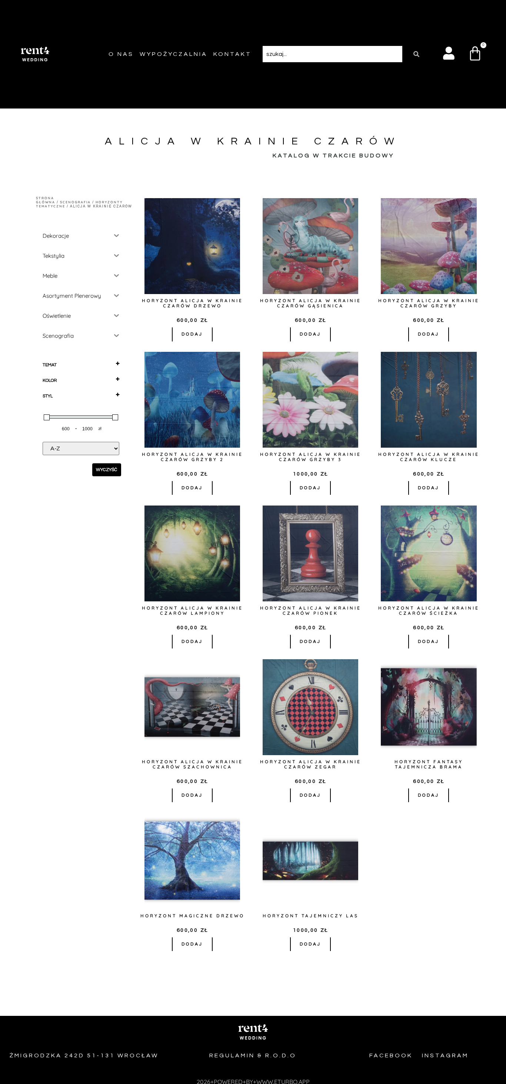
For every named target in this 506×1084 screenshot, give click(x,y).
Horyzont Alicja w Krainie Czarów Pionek (310, 610)
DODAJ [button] (192, 334)
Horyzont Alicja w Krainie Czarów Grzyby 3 (310, 456)
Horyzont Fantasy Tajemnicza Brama (429, 764)
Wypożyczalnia (173, 54)
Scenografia (75, 202)
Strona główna (45, 200)
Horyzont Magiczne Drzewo (192, 915)
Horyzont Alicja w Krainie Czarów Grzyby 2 (192, 456)
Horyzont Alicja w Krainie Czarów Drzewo (192, 303)
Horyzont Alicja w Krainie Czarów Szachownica (192, 764)
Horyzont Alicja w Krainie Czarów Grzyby (428, 303)
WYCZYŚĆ (106, 469)
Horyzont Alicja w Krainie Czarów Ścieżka (428, 610)
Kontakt (232, 54)
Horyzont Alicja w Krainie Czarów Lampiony (192, 610)
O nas (121, 54)
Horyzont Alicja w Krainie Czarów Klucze (428, 456)
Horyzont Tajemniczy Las (311, 915)
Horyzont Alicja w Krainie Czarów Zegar (310, 764)
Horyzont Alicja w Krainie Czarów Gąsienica (310, 303)
